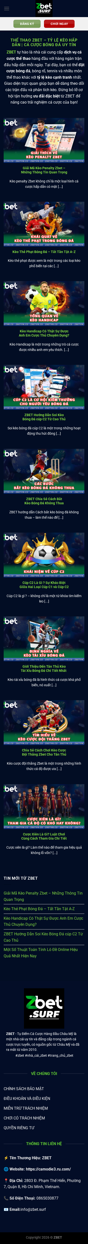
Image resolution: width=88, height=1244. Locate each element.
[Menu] (7, 8)
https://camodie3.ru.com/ (48, 1169)
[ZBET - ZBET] (44, 8)
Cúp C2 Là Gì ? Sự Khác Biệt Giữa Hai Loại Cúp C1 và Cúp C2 (44, 585)
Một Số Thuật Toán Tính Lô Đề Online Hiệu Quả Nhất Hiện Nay (41, 952)
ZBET (11, 52)
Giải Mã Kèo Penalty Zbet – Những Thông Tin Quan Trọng (44, 170)
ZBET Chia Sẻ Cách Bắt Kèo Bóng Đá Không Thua (44, 501)
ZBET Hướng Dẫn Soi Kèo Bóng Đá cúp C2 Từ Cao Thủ (44, 417)
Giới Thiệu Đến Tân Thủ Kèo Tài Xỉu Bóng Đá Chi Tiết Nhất (44, 668)
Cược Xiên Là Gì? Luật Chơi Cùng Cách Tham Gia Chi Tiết (44, 836)
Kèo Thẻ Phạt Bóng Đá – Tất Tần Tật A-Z (44, 252)
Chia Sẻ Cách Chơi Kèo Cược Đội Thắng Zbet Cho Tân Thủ (44, 752)
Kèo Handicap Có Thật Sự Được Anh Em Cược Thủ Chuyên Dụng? (44, 333)
